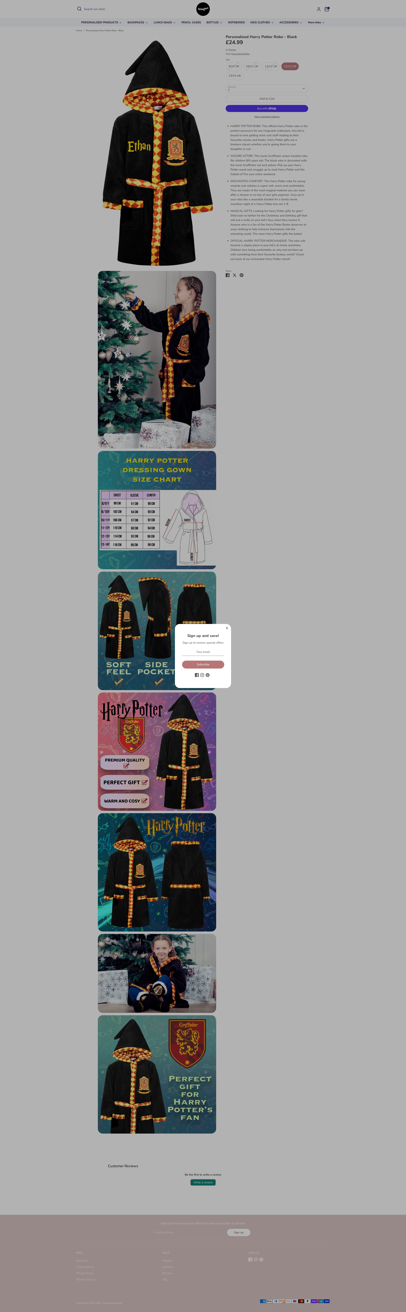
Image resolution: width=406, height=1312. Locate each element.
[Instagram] (202, 675)
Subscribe (203, 664)
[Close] (226, 628)
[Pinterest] (208, 675)
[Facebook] (197, 675)
